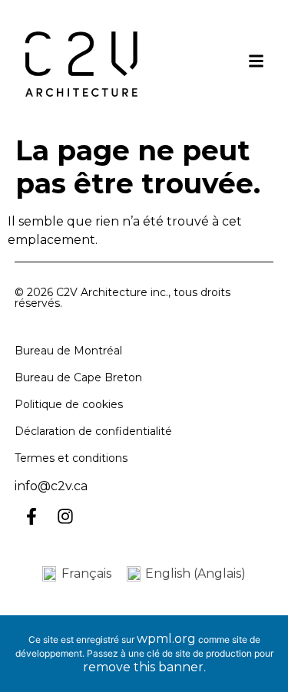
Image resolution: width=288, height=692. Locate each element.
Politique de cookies (69, 404)
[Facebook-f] (31, 516)
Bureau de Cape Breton (78, 377)
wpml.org (166, 638)
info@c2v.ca (51, 486)
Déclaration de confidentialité (93, 431)
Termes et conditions (71, 458)
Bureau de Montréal (68, 351)
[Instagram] (65, 516)
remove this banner (143, 667)
